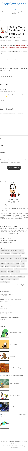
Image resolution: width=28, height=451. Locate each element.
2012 (23, 230)
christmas (7, 253)
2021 (19, 228)
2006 (17, 232)
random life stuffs (5, 274)
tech (11, 215)
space (25, 274)
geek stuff (24, 261)
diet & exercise (4, 258)
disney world (18, 258)
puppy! (18, 271)
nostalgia (3, 268)
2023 (12, 228)
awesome (11, 60)
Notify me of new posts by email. (10, 162)
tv (24, 276)
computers (14, 253)
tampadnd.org (13, 407)
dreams (25, 258)
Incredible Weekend (6, 76)
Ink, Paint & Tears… (14, 344)
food (14, 261)
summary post (4, 276)
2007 (13, 232)
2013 (19, 230)
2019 (26, 228)
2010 (2, 232)
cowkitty (3, 89)
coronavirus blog (5, 255)
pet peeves (10, 268)
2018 (2, 230)
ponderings (3, 271)
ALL (18, 233)
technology (12, 276)
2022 (16, 228)
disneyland (18, 60)
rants (12, 274)
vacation (8, 279)
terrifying (19, 276)
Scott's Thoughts (14, 383)
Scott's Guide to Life (17, 375)
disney (11, 258)
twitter (2, 279)
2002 (14, 233)
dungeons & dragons (6, 261)
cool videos (21, 253)
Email (2, 145)
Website (2, 153)
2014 (16, 230)
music (18, 266)
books (3, 218)
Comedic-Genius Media (15, 441)
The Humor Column (14, 424)
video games (15, 279)
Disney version (21, 45)
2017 (5, 230)
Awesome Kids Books (15, 332)
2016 (9, 230)
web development (5, 282)
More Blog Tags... (22, 285)
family (17, 215)
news (22, 266)
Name (2, 138)
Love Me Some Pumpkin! (16, 368)
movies (7, 266)
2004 (24, 232)
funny (18, 261)
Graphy (21, 446)
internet (17, 263)
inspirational (10, 263)
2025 (5, 228)
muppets (13, 266)
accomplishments (5, 250)
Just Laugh (12, 356)
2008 (10, 232)
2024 (9, 228)
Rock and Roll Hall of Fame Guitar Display (15, 47)
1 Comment (23, 40)
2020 (23, 228)
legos (2, 266)
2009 (6, 232)
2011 (26, 230)
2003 (10, 233)
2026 (1, 228)
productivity (11, 271)
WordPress (12, 446)
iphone (22, 263)
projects (26, 217)
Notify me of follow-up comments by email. (13, 160)
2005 (21, 232)
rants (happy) (19, 274)
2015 (12, 230)
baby (2, 253)
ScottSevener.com (14, 6)
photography (17, 268)
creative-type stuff (15, 255)
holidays (3, 263)
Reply (2, 100)
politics (25, 268)
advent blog (14, 250)
